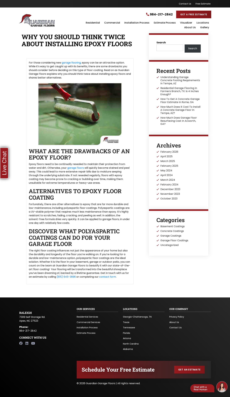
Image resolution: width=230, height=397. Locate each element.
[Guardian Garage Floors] (51, 20)
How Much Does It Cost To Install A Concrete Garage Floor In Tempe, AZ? (180, 110)
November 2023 (170, 194)
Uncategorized (169, 245)
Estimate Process (165, 23)
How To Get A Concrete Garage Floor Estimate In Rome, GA (180, 101)
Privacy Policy (176, 316)
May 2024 (166, 170)
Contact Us (185, 3)
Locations (203, 23)
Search (161, 42)
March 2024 (167, 179)
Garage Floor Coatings (174, 240)
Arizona (127, 338)
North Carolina (131, 343)
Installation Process (136, 23)
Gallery (204, 27)
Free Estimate (203, 3)
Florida (126, 333)
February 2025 (169, 165)
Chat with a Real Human (200, 388)
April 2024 (166, 175)
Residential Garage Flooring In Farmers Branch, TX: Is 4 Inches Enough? (179, 91)
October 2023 (168, 198)
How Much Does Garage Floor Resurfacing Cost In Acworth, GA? (178, 121)
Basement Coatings (172, 226)
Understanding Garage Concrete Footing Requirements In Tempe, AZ (180, 80)
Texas (126, 322)
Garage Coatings (170, 235)
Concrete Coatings (172, 231)
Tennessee (129, 327)
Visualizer (186, 23)
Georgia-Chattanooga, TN (137, 316)
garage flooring (71, 62)
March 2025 (167, 161)
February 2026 (169, 151)
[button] (4, 163)
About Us (190, 27)
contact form (107, 277)
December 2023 (170, 189)
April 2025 (166, 156)
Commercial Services (88, 322)
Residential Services (87, 316)
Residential (93, 23)
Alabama (128, 349)
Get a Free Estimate (193, 14)
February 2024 (169, 184)
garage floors (75, 168)
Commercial (112, 23)
